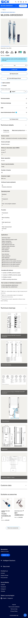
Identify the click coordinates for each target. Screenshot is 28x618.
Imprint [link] (14, 605)
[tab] (6, 130)
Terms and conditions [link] (14, 607)
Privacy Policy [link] (13, 611)
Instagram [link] (3, 589)
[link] (5, 2)
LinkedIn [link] (3, 585)
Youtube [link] (3, 591)
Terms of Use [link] (14, 609)
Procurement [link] (4, 578)
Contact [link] (3, 573)
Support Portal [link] (4, 575)
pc (15, 65)
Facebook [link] (3, 587)
